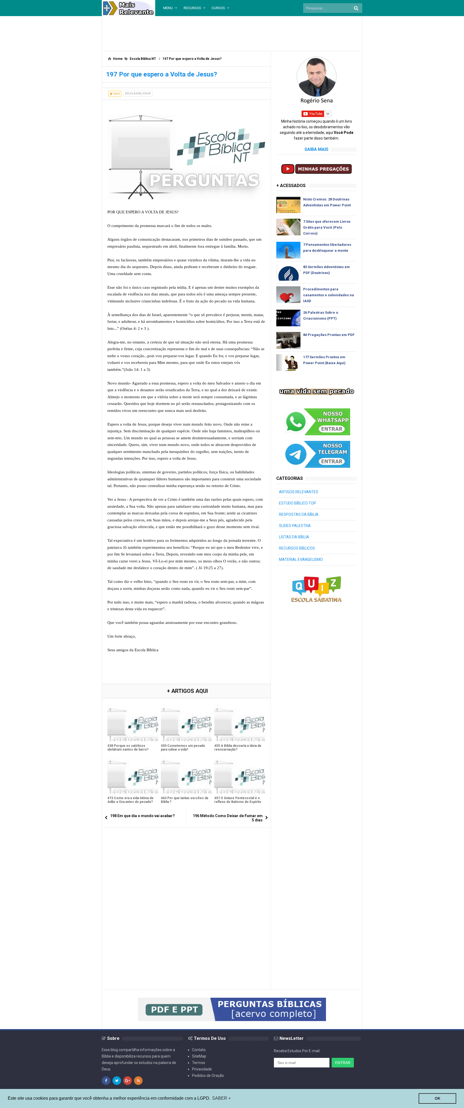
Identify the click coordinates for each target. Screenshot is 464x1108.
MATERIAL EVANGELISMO (301, 559)
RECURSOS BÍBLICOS (297, 548)
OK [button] (437, 1098)
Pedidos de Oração (208, 1075)
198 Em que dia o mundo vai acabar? (142, 816)
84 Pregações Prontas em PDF (328, 335)
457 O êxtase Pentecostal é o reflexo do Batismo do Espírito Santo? (237, 801)
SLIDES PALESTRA (295, 526)
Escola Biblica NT (138, 93)
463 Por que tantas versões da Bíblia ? (184, 800)
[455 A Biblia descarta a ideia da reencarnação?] (239, 722)
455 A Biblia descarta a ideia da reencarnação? (237, 747)
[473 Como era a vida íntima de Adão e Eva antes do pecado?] (132, 774)
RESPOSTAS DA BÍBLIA (298, 514)
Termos (198, 1063)
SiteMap (199, 1056)
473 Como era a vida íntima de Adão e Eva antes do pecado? (130, 800)
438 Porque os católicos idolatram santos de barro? (127, 747)
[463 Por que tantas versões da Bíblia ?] (186, 774)
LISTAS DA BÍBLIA (294, 537)
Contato (199, 1050)
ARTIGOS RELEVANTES (298, 492)
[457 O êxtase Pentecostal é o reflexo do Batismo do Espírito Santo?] (239, 774)
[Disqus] (186, 900)
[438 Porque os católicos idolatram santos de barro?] (132, 722)
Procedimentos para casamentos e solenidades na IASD (328, 295)
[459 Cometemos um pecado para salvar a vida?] (186, 722)
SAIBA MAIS (316, 149)
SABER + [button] (221, 1098)
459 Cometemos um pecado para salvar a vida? (183, 747)
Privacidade (202, 1069)
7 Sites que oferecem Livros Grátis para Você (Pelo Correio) (326, 227)
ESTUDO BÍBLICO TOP (297, 503)
